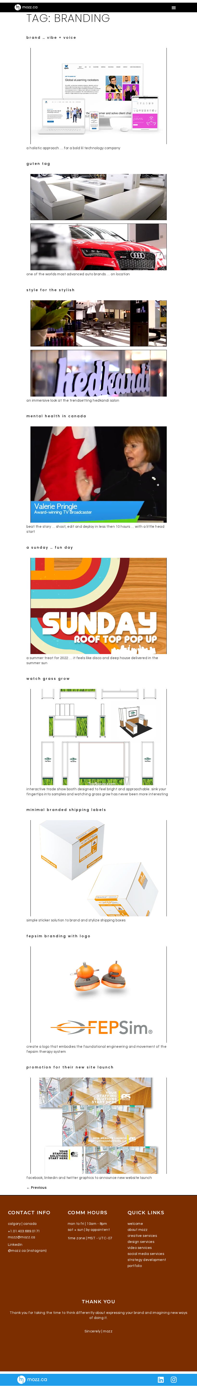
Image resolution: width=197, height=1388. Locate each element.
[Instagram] (174, 1379)
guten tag (38, 163)
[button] (173, 7)
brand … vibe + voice (51, 37)
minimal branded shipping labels (66, 809)
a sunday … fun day (49, 547)
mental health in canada (56, 416)
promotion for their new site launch (70, 1067)
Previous (36, 1187)
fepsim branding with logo (58, 936)
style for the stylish (50, 290)
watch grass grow (48, 678)
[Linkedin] (161, 1379)
